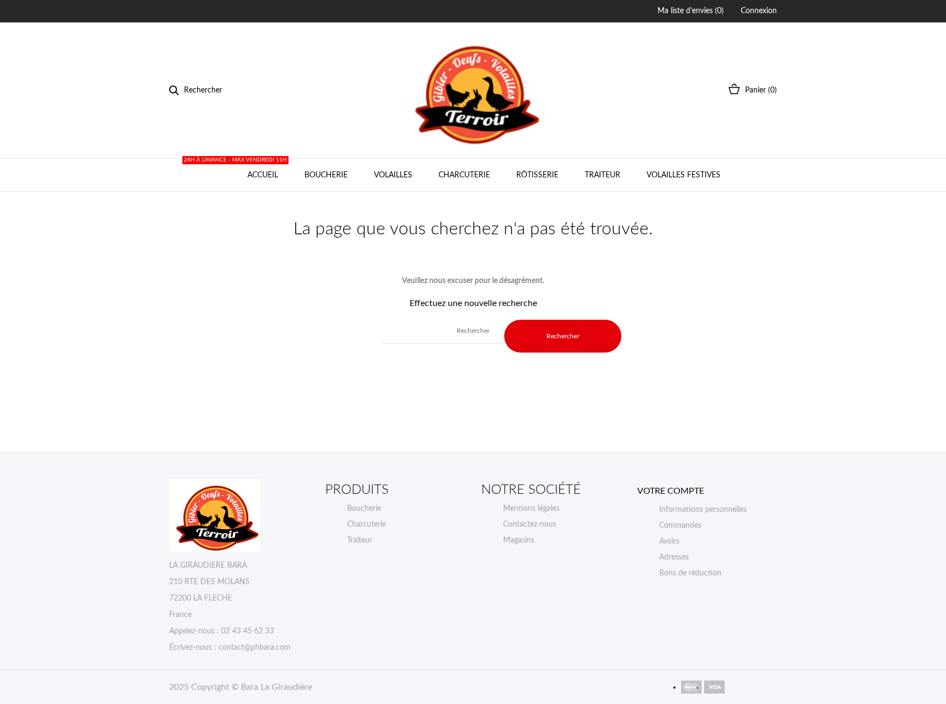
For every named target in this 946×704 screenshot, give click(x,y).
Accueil (260, 169)
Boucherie (326, 175)
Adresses (674, 557)
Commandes (680, 525)
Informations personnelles (703, 509)
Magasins (518, 540)
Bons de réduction (690, 573)
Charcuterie (464, 175)
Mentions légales (531, 508)
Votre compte (670, 491)
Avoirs (669, 541)
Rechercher (562, 336)
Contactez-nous (529, 524)
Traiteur (602, 175)
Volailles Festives (683, 175)
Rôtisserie (537, 175)
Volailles (393, 175)
